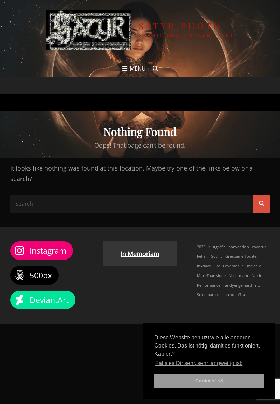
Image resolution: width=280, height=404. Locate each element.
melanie (254, 266)
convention (239, 246)
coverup (259, 246)
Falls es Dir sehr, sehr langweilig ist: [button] (198, 363)
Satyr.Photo (180, 26)
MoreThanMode (211, 275)
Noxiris (258, 275)
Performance (208, 285)
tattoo (228, 294)
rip (257, 285)
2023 (201, 246)
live (217, 266)
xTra (241, 294)
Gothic (216, 256)
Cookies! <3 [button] (209, 380)
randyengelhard (237, 285)
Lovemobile (233, 266)
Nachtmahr (239, 275)
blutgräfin (217, 246)
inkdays (204, 266)
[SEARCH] (155, 68)
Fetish (202, 256)
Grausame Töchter (241, 256)
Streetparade (208, 294)
